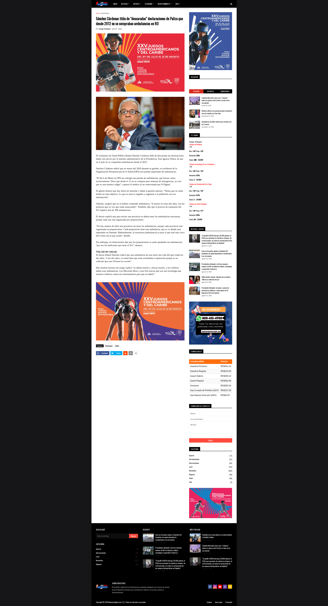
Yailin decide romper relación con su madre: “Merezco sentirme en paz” (216, 278)
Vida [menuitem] (177, 3)
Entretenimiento (210, 459)
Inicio (98, 13)
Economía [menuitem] (148, 3)
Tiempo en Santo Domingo (198, 204)
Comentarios (224, 91)
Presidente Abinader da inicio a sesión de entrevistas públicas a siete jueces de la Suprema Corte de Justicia (215, 290)
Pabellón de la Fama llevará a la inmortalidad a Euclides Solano (217, 536)
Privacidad (228, 602)
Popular (196, 91)
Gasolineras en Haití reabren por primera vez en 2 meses (217, 122)
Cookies (209, 602)
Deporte (210, 455)
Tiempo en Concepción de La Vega (200, 184)
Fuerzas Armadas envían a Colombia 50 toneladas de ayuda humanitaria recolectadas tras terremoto (217, 253)
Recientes (210, 91)
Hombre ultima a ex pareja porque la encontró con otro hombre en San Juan (217, 112)
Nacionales (105, 13)
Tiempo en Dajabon (195, 144)
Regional (210, 474)
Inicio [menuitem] (115, 3)
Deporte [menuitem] (136, 3)
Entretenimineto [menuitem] (164, 3)
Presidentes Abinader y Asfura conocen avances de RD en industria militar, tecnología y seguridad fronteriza (217, 266)
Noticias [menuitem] (124, 3)
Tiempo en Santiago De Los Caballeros (202, 164)
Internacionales (210, 463)
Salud (117, 346)
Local (210, 466)
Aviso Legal (218, 602)
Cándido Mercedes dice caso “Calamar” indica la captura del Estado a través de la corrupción (215, 100)
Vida (210, 482)
